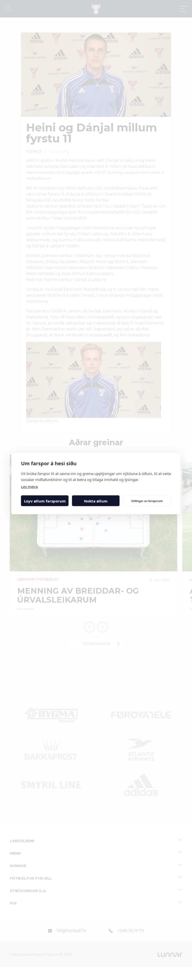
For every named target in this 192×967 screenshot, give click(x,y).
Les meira (29, 486)
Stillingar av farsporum (147, 500)
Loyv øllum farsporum (45, 500)
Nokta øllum (96, 500)
